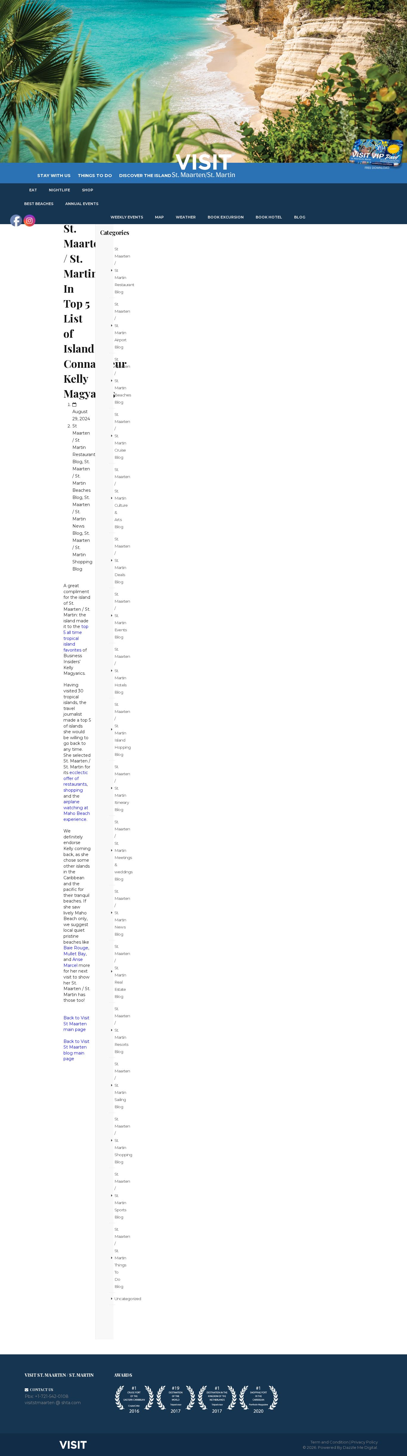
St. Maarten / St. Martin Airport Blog (114, 325)
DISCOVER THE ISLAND (145, 175)
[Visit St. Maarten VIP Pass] (376, 154)
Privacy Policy (364, 1442)
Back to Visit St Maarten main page (76, 1023)
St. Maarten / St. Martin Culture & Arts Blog (114, 498)
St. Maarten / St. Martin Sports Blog (114, 1195)
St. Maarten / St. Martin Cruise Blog (114, 436)
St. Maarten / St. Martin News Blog (114, 912)
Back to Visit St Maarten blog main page (76, 1050)
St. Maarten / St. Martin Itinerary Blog (114, 788)
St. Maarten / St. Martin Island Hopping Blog (114, 729)
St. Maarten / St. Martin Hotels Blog (114, 670)
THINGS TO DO (95, 175)
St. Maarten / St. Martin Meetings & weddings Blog (114, 850)
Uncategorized (114, 1298)
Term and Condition (329, 1442)
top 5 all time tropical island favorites (75, 638)
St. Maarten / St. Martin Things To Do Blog (114, 1258)
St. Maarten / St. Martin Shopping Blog (114, 1140)
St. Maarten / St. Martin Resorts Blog (114, 1030)
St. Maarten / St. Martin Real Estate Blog (114, 971)
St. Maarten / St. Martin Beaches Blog (114, 380)
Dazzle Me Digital (360, 1447)
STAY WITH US (54, 175)
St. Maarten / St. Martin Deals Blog (114, 560)
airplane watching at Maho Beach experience (76, 810)
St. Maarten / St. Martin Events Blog (114, 615)
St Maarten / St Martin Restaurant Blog (114, 270)
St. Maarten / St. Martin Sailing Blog (114, 1085)
